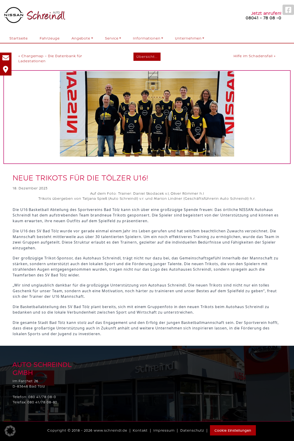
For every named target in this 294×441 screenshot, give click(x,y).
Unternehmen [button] (188, 38)
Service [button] (112, 38)
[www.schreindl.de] (34, 15)
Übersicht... (146, 56)
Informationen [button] (146, 38)
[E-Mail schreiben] (5, 58)
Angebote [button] (81, 38)
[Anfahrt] (5, 70)
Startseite (18, 38)
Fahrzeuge (49, 38)
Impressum (164, 430)
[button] (10, 431)
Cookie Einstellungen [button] (233, 430)
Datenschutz (192, 430)
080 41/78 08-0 (42, 396)
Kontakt (140, 430)
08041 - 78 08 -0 (263, 17)
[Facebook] (288, 10)
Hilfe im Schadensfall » (254, 55)
